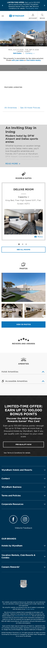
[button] (2, 5)
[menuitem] (3, 16)
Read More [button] (12, 164)
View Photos (23, 324)
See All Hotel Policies (30, 108)
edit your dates (18, 60)
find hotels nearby (33, 60)
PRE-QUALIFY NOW (23, 444)
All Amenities (10, 108)
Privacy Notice (30, 609)
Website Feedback (23, 528)
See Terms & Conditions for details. (17, 453)
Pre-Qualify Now (32, 8)
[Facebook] (13, 519)
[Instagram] (25, 519)
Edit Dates (17, 53)
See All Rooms (23, 249)
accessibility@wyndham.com (22, 615)
